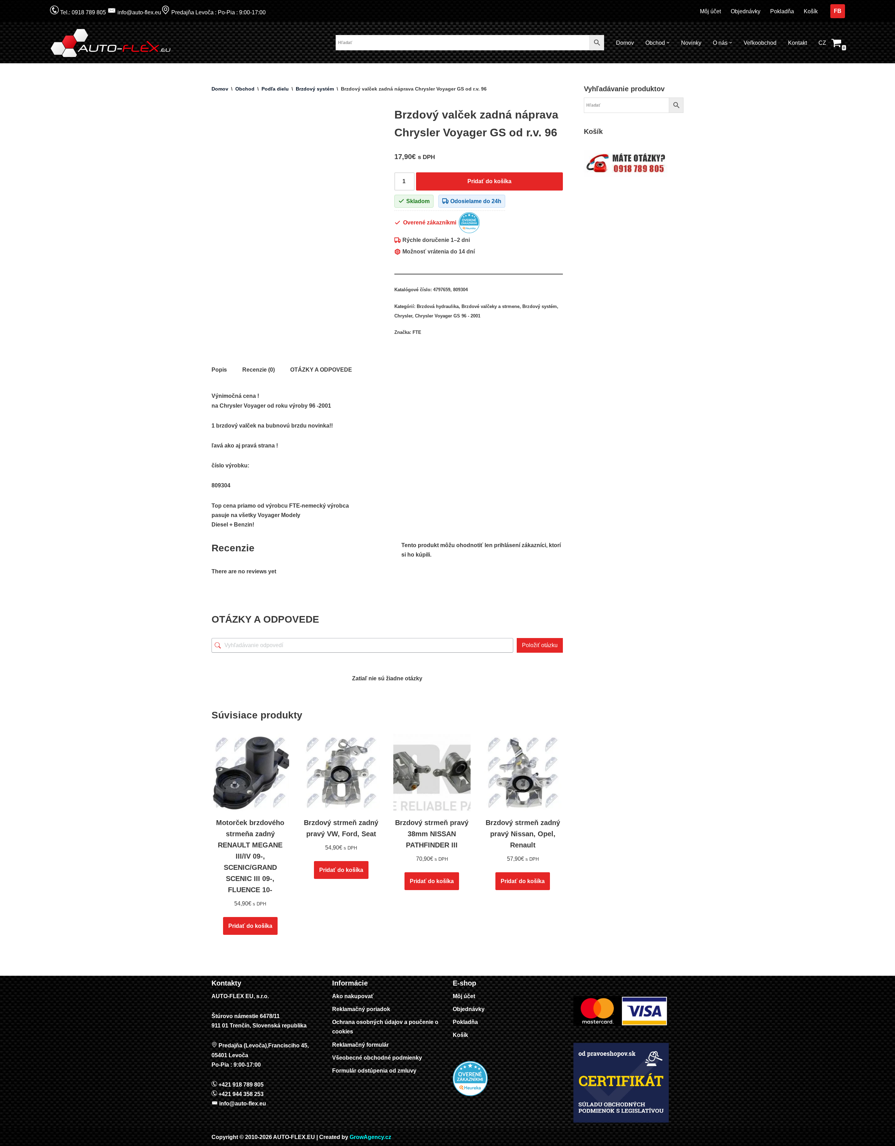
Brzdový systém (315, 89)
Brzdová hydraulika (438, 306)
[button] (668, 42)
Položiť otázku (540, 645)
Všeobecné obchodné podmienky (377, 1058)
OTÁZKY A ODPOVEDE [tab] (321, 370)
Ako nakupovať (353, 996)
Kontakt (797, 43)
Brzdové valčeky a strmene (490, 306)
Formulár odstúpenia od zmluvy (374, 1071)
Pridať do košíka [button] (250, 926)
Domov (625, 43)
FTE (417, 332)
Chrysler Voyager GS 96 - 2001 (447, 315)
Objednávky (745, 11)
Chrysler (403, 315)
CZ (822, 43)
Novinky (691, 43)
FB (838, 11)
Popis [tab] (219, 370)
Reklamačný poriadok (361, 1009)
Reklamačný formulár (360, 1045)
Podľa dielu (275, 89)
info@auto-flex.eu (138, 12)
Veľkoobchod (760, 43)
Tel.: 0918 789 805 (82, 12)
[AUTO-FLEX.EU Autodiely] (111, 43)
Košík (811, 11)
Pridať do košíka (489, 181)
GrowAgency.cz (370, 1137)
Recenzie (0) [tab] (258, 370)
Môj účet (710, 11)
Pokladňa (782, 11)
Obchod (245, 89)
